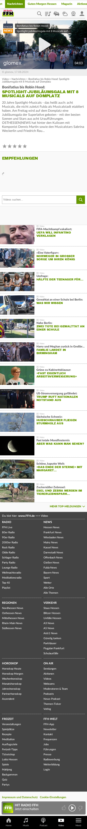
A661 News (50, 633)
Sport (47, 578)
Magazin (66, 4)
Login (47, 769)
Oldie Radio (8, 552)
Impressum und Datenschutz (20, 797)
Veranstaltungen (11, 724)
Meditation (8, 739)
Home (9, 825)
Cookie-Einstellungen (53, 797)
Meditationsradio (11, 578)
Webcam (73, 12)
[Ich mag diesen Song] (64, 807)
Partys (6, 785)
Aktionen (49, 674)
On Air (48, 663)
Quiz (4, 779)
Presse (47, 754)
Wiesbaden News (54, 537)
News (48, 522)
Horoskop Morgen (12, 674)
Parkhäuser (50, 643)
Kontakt (48, 734)
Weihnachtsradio (11, 573)
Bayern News (51, 573)
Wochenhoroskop (12, 679)
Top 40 (6, 583)
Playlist (48, 12)
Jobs (46, 744)
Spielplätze (8, 729)
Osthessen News (12, 613)
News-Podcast (52, 699)
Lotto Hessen (9, 759)
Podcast (43, 825)
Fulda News (50, 567)
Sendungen (50, 669)
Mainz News (51, 542)
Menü (78, 825)
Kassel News (51, 547)
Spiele (5, 764)
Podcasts (49, 694)
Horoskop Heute (11, 669)
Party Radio (8, 562)
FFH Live (7, 527)
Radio (6, 522)
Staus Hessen (51, 608)
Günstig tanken (52, 638)
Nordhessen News (12, 608)
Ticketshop (8, 754)
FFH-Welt (50, 719)
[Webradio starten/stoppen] (72, 807)
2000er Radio (10, 542)
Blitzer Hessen (52, 613)
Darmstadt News (53, 552)
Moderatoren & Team (56, 689)
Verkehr (50, 603)
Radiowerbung (52, 759)
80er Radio (8, 532)
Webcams (49, 684)
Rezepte (7, 734)
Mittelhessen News (13, 618)
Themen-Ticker (52, 704)
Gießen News (51, 562)
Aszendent (8, 699)
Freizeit (8, 719)
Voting (47, 709)
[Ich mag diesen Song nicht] (80, 807)
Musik (26, 825)
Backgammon (9, 774)
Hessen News (51, 527)
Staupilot (56, 12)
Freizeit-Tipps (10, 749)
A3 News (49, 623)
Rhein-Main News (12, 623)
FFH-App (49, 724)
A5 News (49, 628)
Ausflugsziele (9, 744)
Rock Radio (8, 547)
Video (5, 79)
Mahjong (7, 769)
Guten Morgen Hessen (42, 4)
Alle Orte (49, 588)
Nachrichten (15, 4)
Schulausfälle (51, 653)
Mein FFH (82, 12)
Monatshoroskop (11, 684)
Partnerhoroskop (11, 694)
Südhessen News (12, 628)
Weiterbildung (52, 764)
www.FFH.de (26, 516)
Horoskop (10, 663)
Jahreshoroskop (11, 689)
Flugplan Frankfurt (54, 648)
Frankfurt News (53, 532)
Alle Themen (51, 593)
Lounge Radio (9, 567)
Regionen (9, 603)
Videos (47, 679)
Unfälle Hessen (52, 618)
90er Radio (8, 537)
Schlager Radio (10, 557)
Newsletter (50, 729)
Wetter (65, 12)
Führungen (50, 749)
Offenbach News (53, 557)
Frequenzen (50, 739)
